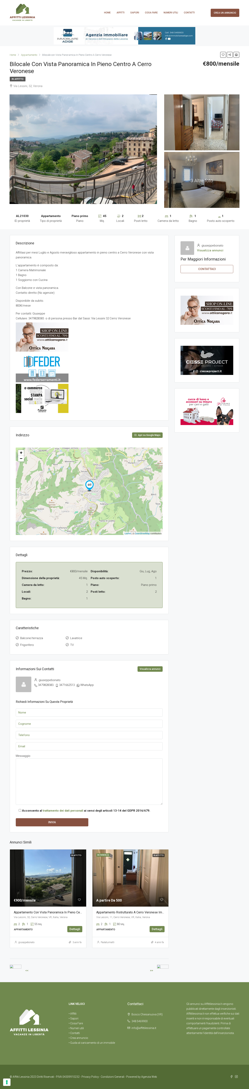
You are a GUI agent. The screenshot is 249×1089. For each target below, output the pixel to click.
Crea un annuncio (225, 12)
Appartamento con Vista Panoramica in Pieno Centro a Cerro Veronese (62, 912)
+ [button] (21, 452)
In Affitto (18, 79)
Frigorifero (27, 645)
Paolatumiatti (107, 942)
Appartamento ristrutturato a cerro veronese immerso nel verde (140, 912)
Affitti (73, 1013)
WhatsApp (87, 685)
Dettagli (74, 929)
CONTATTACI (207, 269)
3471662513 (67, 685)
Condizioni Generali (112, 1076)
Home (107, 12)
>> (151, 970)
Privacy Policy (90, 1076)
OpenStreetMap (142, 533)
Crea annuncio (79, 1037)
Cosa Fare (151, 12)
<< (26, 970)
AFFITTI (120, 12)
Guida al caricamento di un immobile (92, 1042)
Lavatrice (76, 638)
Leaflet (127, 533)
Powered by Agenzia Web (141, 1076)
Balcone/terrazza (31, 638)
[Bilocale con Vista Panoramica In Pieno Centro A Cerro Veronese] (89, 485)
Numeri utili (171, 12)
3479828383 (45, 685)
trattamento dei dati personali (63, 810)
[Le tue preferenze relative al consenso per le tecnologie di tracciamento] (7, 1082)
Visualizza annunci (150, 669)
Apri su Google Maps (148, 435)
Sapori (134, 12)
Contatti (189, 12)
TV (72, 645)
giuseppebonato (26, 942)
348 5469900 (140, 1021)
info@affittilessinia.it (144, 1028)
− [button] (21, 458)
